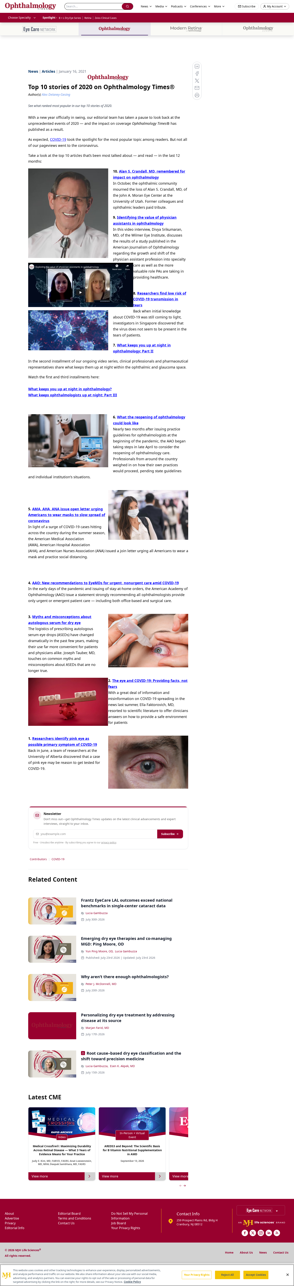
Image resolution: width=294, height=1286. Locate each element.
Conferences (198, 6)
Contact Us (66, 1223)
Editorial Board (69, 1213)
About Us (246, 1252)
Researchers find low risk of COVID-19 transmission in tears (159, 299)
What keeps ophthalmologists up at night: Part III (72, 395)
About (9, 1213)
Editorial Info (14, 1228)
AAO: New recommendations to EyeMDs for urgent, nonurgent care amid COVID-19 (105, 582)
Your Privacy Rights (125, 1228)
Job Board (118, 1223)
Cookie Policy (132, 1282)
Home (229, 1252)
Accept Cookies (256, 1275)
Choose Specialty (19, 17)
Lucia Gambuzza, (97, 1066)
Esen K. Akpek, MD (122, 1066)
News (263, 1252)
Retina (87, 18)
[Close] (287, 1274)
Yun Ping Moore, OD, (99, 951)
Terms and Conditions (74, 1218)
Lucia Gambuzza (97, 913)
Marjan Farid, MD (97, 1028)
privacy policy (108, 842)
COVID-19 (58, 139)
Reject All (227, 1275)
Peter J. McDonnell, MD (101, 984)
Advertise (12, 1218)
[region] (147, 1275)
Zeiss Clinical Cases (106, 18)
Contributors (38, 859)
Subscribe (168, 834)
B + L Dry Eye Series (70, 18)
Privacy (10, 1223)
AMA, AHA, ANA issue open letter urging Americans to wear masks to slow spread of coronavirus (66, 515)
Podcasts (177, 6)
